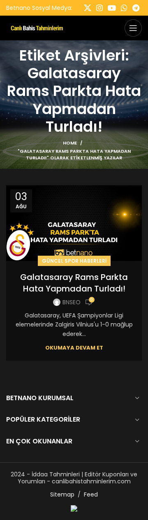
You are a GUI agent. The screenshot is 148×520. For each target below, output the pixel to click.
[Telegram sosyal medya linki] (136, 8)
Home (70, 143)
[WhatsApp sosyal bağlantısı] (124, 8)
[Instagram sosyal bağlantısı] (99, 8)
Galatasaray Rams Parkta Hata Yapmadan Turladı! (74, 282)
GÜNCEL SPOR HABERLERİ (74, 260)
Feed (91, 494)
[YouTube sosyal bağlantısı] (111, 8)
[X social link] (87, 8)
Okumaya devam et (74, 347)
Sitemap (62, 494)
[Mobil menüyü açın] (133, 28)
